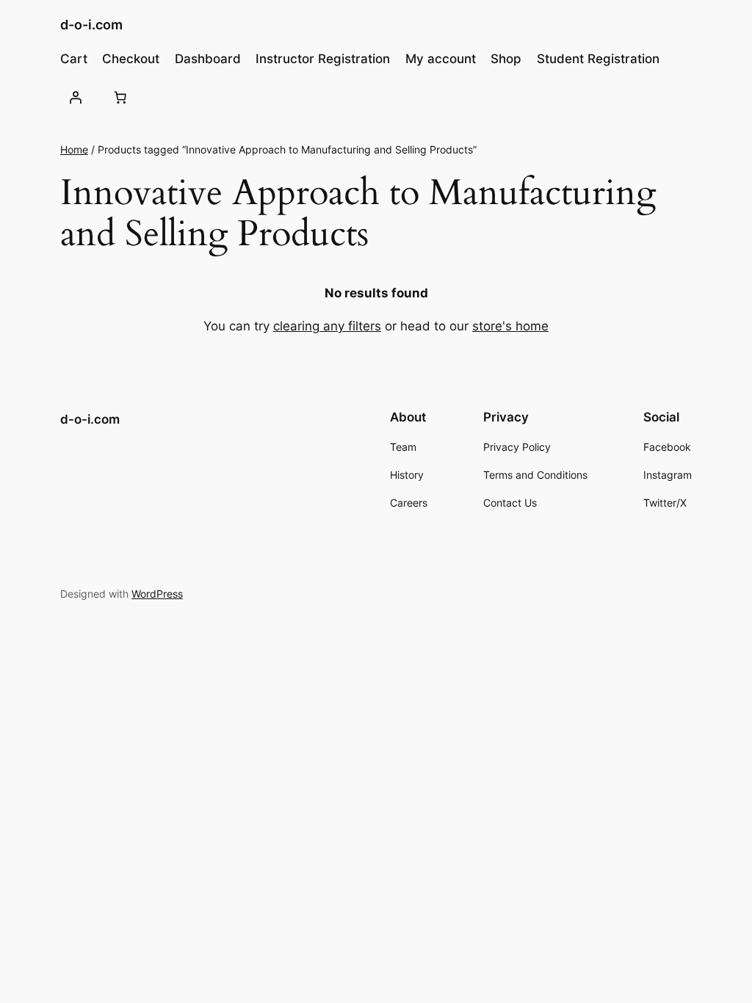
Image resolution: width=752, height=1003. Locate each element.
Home (74, 149)
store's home (510, 326)
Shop (506, 58)
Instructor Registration (323, 58)
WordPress (157, 593)
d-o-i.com (91, 24)
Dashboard (208, 58)
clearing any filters (327, 326)
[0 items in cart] (120, 97)
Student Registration (598, 58)
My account (440, 58)
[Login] (75, 97)
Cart (73, 58)
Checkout (130, 58)
